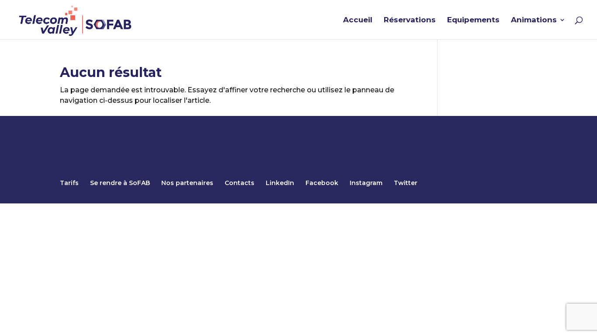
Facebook (321, 183)
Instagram (366, 183)
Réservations (410, 20)
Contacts (239, 183)
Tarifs (69, 183)
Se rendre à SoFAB (120, 183)
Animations (534, 20)
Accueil (357, 20)
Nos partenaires (187, 183)
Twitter (405, 183)
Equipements (473, 20)
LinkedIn (280, 183)
